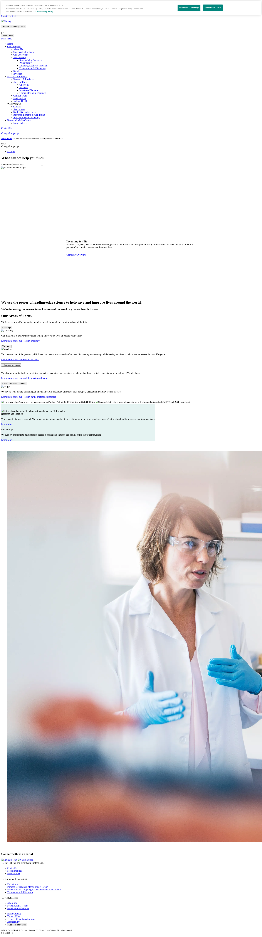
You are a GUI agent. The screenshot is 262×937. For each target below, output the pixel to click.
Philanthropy (25, 63)
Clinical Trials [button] (20, 95)
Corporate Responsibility (17, 879)
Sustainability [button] (19, 57)
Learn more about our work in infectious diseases (24, 378)
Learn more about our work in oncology (20, 341)
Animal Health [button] (20, 101)
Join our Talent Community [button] (26, 117)
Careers (17, 106)
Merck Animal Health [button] (17, 905)
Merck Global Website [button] (18, 908)
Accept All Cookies (213, 8)
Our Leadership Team (23, 52)
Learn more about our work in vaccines (20, 359)
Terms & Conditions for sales (21, 919)
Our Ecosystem (20, 54)
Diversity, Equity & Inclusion (33, 65)
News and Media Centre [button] (19, 120)
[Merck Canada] (6, 21)
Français (11, 151)
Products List (19, 98)
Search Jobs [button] (19, 109)
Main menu (6, 38)
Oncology (24, 84)
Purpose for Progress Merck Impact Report (27, 887)
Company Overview (76, 255)
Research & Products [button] (17, 76)
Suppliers (17, 71)
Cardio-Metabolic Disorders (32, 93)
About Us (18, 49)
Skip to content (8, 16)
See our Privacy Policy (43, 11)
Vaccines (23, 87)
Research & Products (23, 79)
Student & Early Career (24, 112)
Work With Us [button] (14, 104)
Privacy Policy (14, 913)
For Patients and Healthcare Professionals (24, 863)
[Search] (42, 165)
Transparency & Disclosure (32, 68)
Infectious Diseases (28, 90)
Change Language (10, 133)
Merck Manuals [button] (14, 870)
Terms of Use (13, 916)
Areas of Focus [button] (20, 82)
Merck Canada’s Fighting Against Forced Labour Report (34, 889)
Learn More (7, 424)
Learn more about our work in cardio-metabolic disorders (28, 397)
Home (10, 43)
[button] (9, 860)
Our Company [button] (14, 46)
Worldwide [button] (6, 138)
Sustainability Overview (30, 60)
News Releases (20, 123)
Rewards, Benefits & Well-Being (29, 114)
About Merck (11, 897)
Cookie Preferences (17, 925)
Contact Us (6, 128)
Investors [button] (17, 74)
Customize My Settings (189, 8)
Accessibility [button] (13, 921)
